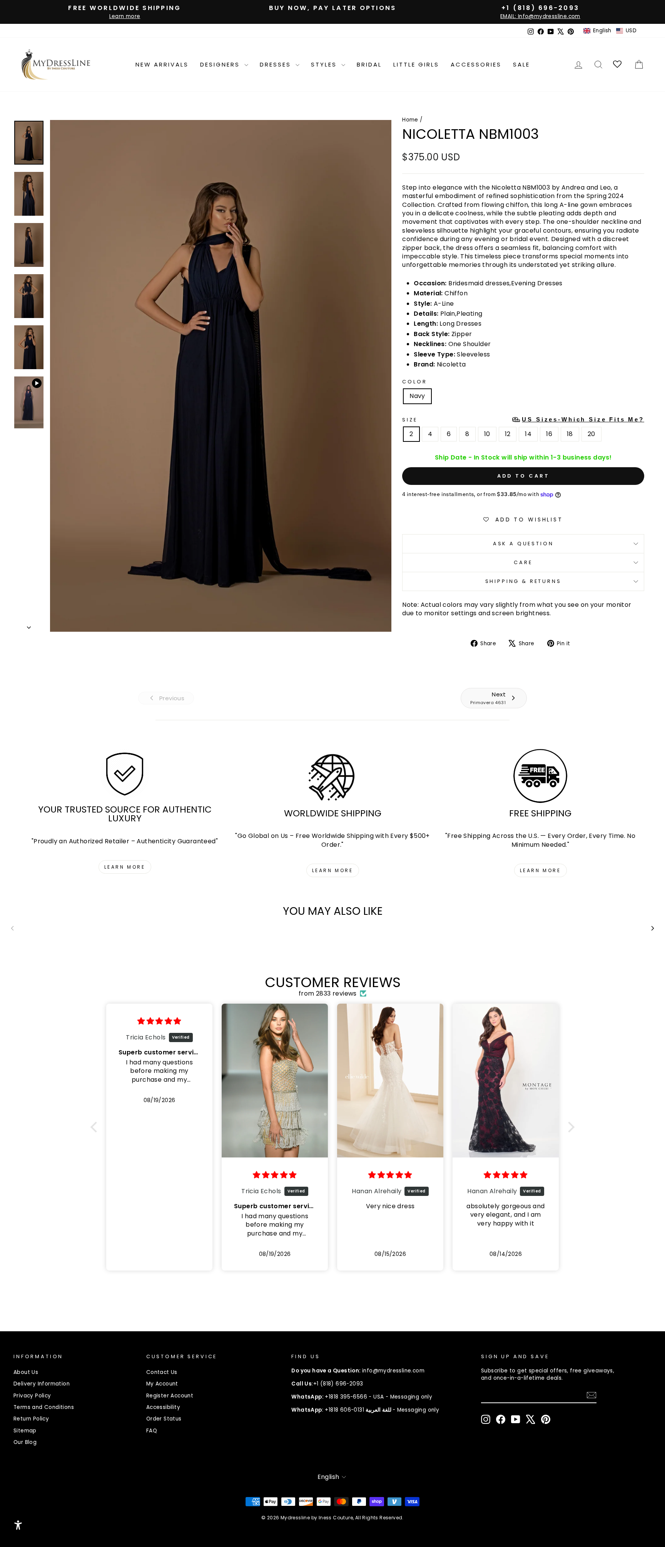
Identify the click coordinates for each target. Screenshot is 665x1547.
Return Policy (31, 1418)
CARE (523, 562)
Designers (221, 64)
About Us (25, 1372)
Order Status (164, 1418)
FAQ (151, 1430)
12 (508, 434)
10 (487, 434)
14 (528, 434)
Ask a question (523, 543)
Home (410, 119)
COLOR (414, 381)
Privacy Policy (32, 1395)
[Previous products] (12, 928)
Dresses (277, 64)
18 (570, 434)
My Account (162, 1383)
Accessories (476, 64)
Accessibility (163, 1407)
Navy (417, 395)
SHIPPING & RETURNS (523, 581)
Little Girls (416, 64)
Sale (521, 64)
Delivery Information (41, 1383)
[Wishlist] (617, 64)
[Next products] (652, 928)
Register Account (169, 1395)
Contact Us (161, 1372)
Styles (325, 64)
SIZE (523, 419)
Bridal (369, 64)
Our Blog (25, 1442)
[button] (610, 31)
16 (549, 434)
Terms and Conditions (43, 1407)
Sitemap (25, 1430)
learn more (124, 867)
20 (591, 434)
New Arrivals (162, 64)
